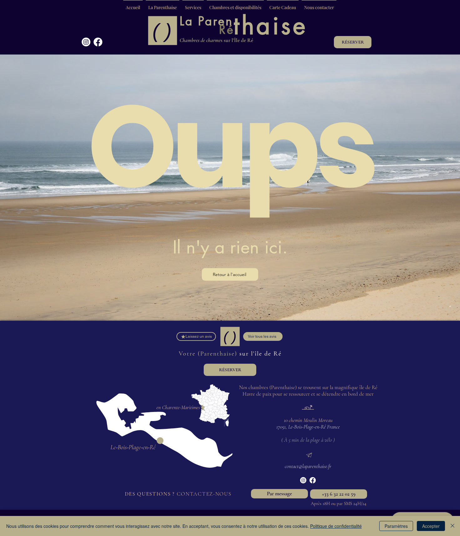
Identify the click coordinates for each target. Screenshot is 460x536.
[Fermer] (452, 526)
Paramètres (396, 526)
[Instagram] (86, 42)
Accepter (431, 526)
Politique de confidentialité (336, 526)
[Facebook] (98, 42)
